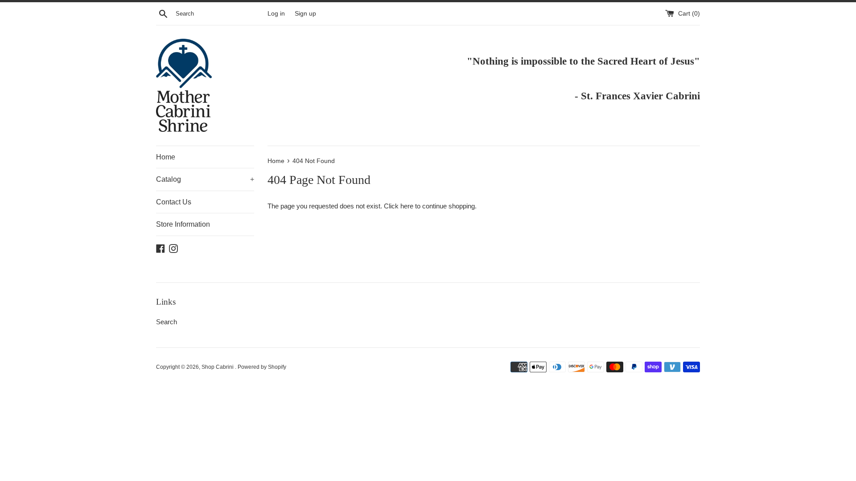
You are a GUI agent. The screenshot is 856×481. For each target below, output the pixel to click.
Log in (276, 13)
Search (166, 322)
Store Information (183, 224)
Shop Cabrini (218, 367)
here (406, 206)
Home (165, 157)
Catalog (205, 179)
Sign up (305, 13)
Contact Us (173, 202)
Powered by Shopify (262, 367)
